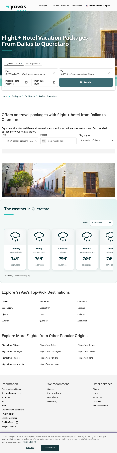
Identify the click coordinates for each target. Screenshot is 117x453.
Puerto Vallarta (54, 393)
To (61, 71)
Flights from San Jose (49, 364)
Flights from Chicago (11, 345)
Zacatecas (82, 321)
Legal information (9, 418)
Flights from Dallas (48, 345)
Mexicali (81, 308)
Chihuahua (82, 301)
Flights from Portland (49, 358)
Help (4, 405)
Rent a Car (97, 397)
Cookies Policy (10, 422)
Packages (45, 5)
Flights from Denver (86, 345)
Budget (43, 135)
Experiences (77, 6)
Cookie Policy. (29, 442)
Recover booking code (11, 393)
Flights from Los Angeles (50, 351)
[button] (15, 83)
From (7, 71)
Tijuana (5, 314)
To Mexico (30, 96)
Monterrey (44, 301)
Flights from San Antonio (13, 364)
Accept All (50, 447)
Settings (30, 447)
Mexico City (45, 308)
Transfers (65, 6)
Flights (96, 389)
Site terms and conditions (13, 410)
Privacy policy (8, 414)
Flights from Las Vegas (12, 351)
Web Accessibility (100, 405)
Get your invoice (9, 426)
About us (6, 397)
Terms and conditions (11, 389)
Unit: (85, 223)
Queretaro (44, 321)
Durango (5, 321)
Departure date (12, 81)
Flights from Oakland (86, 351)
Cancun (5, 301)
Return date (38, 81)
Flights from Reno (85, 358)
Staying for (85, 135)
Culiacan (81, 314)
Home (4, 96)
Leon (42, 314)
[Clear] (54, 73)
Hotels (56, 6)
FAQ (3, 401)
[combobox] (20, 141)
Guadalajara (7, 308)
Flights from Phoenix (11, 358)
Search (87, 82)
